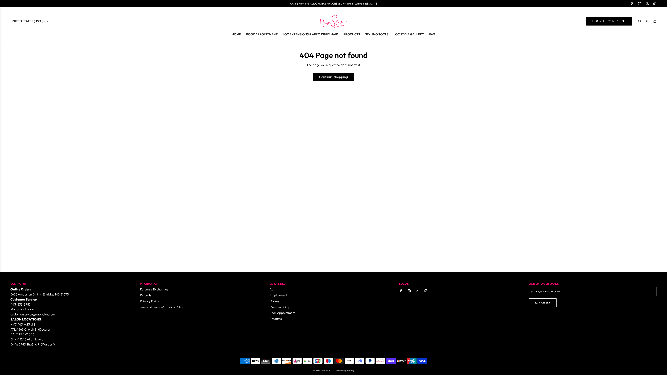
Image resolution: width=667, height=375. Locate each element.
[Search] (639, 21)
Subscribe (542, 303)
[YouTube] (647, 3)
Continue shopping (333, 77)
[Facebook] (632, 3)
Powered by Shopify (344, 370)
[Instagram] (639, 3)
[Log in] (647, 21)
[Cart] (655, 21)
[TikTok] (655, 3)
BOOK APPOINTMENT (609, 21)
